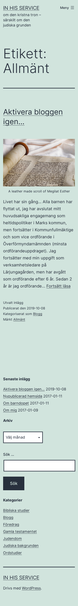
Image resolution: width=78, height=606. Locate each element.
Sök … (8, 454)
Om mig (10, 410)
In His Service (21, 8)
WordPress (31, 588)
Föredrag (11, 524)
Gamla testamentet (20, 531)
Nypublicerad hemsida (22, 396)
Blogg (37, 314)
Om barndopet (16, 403)
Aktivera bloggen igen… (24, 389)
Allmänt (19, 319)
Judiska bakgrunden (21, 545)
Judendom (12, 538)
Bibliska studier (16, 510)
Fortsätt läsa (58, 286)
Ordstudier (12, 553)
